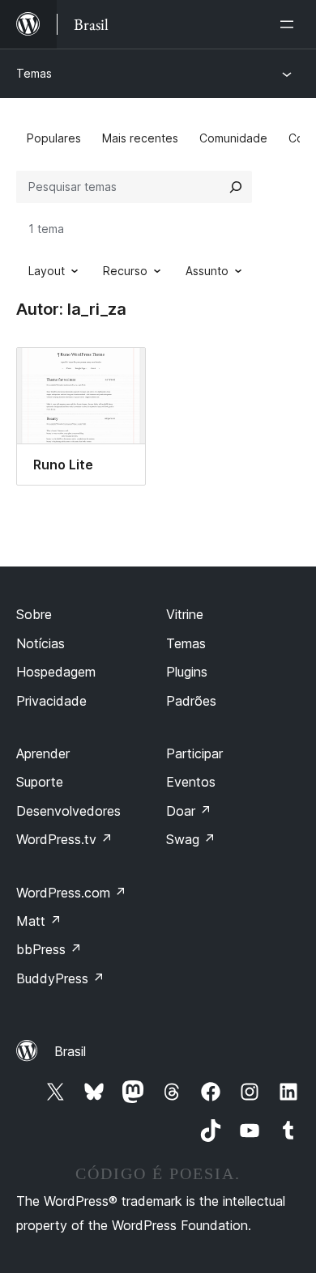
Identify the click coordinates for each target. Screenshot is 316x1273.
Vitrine (184, 614)
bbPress (49, 949)
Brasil (70, 1051)
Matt (39, 921)
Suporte (39, 782)
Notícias (40, 643)
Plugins (186, 672)
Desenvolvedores (68, 811)
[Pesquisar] (236, 187)
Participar (194, 753)
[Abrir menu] (290, 24)
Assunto (207, 271)
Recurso (125, 271)
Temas (34, 73)
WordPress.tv (64, 839)
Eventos (191, 782)
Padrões (191, 701)
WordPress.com (71, 893)
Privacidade (51, 701)
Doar (188, 811)
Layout (46, 271)
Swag (191, 839)
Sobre (34, 614)
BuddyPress (60, 978)
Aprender (43, 753)
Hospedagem (56, 672)
